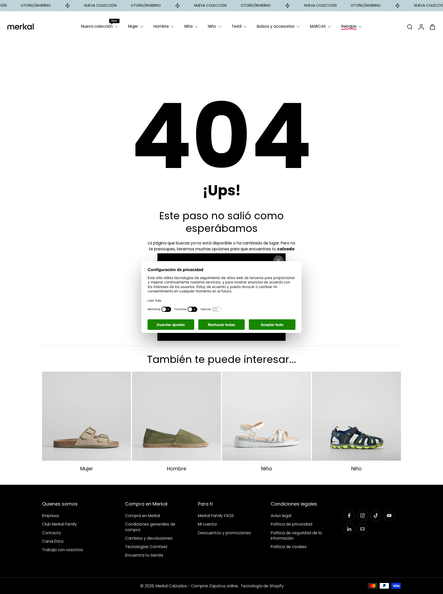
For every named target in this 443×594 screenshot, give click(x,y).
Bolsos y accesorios (276, 26)
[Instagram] (362, 515)
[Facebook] (349, 515)
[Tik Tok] (375, 515)
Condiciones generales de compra (150, 526)
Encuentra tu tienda (144, 555)
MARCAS (318, 26)
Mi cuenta (207, 524)
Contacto (51, 532)
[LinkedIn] (349, 528)
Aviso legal (281, 515)
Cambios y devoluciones (149, 538)
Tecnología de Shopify (262, 585)
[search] (409, 27)
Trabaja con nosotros (62, 549)
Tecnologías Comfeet (146, 546)
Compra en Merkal (142, 515)
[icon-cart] (432, 26)
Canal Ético (53, 541)
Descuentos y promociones (224, 532)
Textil (236, 26)
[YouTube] (389, 515)
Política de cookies (289, 546)
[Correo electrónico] (362, 528)
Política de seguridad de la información (296, 535)
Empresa (50, 515)
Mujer (133, 26)
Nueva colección (97, 26)
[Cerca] (278, 260)
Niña (188, 26)
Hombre (161, 26)
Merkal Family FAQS (216, 515)
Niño (212, 26)
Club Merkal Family (59, 524)
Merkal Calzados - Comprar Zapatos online (197, 585)
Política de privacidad (291, 524)
